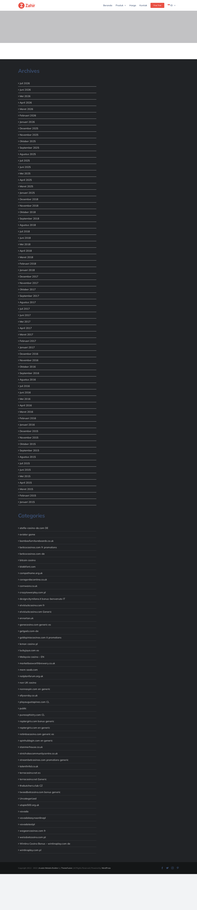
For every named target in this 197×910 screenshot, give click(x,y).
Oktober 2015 (28, 444)
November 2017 (29, 283)
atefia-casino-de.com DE (34, 528)
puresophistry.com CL (32, 714)
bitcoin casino (28, 560)
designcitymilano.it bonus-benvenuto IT (42, 598)
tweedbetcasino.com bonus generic (40, 792)
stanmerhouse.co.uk (31, 747)
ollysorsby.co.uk (29, 695)
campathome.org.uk (31, 573)
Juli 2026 (25, 83)
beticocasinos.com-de (32, 553)
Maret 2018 (26, 257)
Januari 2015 (27, 502)
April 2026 (26, 102)
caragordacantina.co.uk (33, 579)
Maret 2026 (26, 109)
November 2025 (29, 134)
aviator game (27, 534)
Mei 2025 (25, 173)
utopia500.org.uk (29, 805)
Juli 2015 (25, 463)
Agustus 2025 (28, 154)
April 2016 (26, 405)
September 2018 (29, 218)
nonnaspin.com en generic (35, 689)
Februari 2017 (28, 340)
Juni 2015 (25, 469)
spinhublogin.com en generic (36, 740)
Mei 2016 (25, 398)
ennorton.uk (26, 618)
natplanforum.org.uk (31, 676)
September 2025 (29, 147)
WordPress (106, 868)
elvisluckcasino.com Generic (36, 611)
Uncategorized (28, 798)
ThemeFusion (66, 868)
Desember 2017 (29, 276)
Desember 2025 (29, 128)
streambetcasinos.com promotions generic (44, 759)
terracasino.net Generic (33, 779)
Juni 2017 (25, 315)
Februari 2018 (28, 263)
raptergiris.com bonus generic (37, 721)
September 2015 (29, 450)
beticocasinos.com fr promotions (38, 547)
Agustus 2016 (28, 379)
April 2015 (26, 482)
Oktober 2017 (28, 289)
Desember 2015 (29, 431)
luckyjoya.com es (29, 650)
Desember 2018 (29, 199)
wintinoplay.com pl (30, 850)
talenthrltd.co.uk (29, 766)
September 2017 (29, 295)
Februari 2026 (28, 115)
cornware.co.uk (28, 586)
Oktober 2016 (28, 366)
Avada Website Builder (48, 868)
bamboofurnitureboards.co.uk (36, 540)
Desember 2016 (29, 353)
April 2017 (26, 328)
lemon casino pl (29, 643)
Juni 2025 (25, 167)
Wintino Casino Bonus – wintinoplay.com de (45, 843)
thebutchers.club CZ (31, 785)
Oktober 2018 (28, 212)
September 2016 (29, 373)
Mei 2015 (25, 476)
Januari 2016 (27, 424)
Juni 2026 (25, 89)
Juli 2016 (25, 386)
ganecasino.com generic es (35, 624)
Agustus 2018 (28, 225)
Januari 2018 (27, 270)
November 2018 (29, 205)
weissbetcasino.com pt (33, 837)
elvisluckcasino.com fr (32, 605)
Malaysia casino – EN (32, 656)
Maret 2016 (26, 411)
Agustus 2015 (28, 456)
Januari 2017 (27, 347)
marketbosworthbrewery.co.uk (37, 663)
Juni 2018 (25, 237)
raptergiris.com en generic (35, 727)
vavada (24, 811)
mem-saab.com (29, 669)
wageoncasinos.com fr (33, 830)
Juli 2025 (25, 160)
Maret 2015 (26, 489)
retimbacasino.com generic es (37, 734)
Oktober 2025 (28, 141)
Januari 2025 (27, 192)
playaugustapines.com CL (34, 701)
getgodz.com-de (29, 631)
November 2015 (29, 437)
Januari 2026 (27, 121)
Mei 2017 (25, 321)
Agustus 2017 (28, 302)
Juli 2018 (25, 231)
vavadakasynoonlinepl (33, 817)
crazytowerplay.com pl (33, 592)
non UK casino (28, 682)
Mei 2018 (25, 244)
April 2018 (26, 250)
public (23, 708)
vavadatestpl (27, 824)
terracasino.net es (30, 772)
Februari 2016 (28, 418)
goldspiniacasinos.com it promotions (40, 637)
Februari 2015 (28, 495)
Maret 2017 (26, 334)
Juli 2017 (25, 308)
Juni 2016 (25, 392)
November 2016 (29, 360)
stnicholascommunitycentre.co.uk (39, 753)
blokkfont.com (28, 566)
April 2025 (26, 179)
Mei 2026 (25, 96)
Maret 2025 (26, 186)
